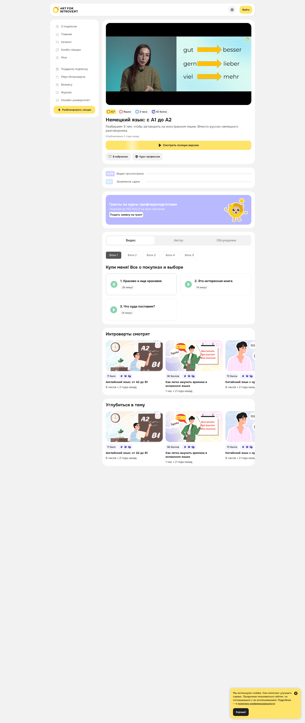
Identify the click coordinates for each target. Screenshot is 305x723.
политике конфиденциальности (256, 703)
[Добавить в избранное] (158, 345)
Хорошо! (241, 712)
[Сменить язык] (232, 10)
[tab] (131, 240)
